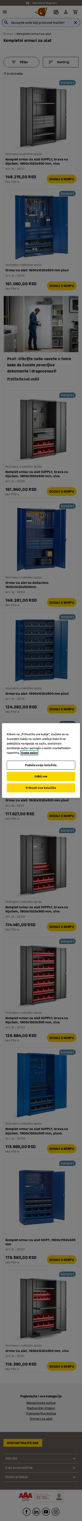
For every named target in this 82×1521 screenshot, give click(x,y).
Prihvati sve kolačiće (41, 788)
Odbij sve (41, 776)
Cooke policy (29, 753)
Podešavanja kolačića (41, 765)
